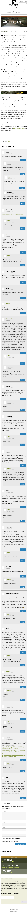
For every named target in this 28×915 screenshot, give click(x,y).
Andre (7, 235)
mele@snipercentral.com (19, 128)
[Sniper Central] (14, 6)
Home (7, 11)
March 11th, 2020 (9, 739)
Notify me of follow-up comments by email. (12, 838)
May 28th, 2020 (9, 779)
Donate (24, 901)
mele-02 (9, 177)
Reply (23, 160)
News (9, 141)
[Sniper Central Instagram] (17, 911)
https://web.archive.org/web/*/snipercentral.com (12, 214)
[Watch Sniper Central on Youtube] (15, 911)
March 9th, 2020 (9, 707)
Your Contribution (5, 895)
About (26, 1)
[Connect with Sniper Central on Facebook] (11, 911)
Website (4, 833)
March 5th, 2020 (9, 672)
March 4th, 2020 (10, 193)
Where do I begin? (13, 22)
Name (4, 822)
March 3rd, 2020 (9, 153)
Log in (21, 1)
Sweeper (8, 671)
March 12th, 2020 (10, 764)
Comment (4, 811)
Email (4, 827)
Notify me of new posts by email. (10, 841)
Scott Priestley (9, 319)
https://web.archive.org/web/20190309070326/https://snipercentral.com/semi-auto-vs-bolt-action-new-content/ (13, 751)
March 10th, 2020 (10, 723)
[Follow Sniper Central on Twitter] (13, 911)
